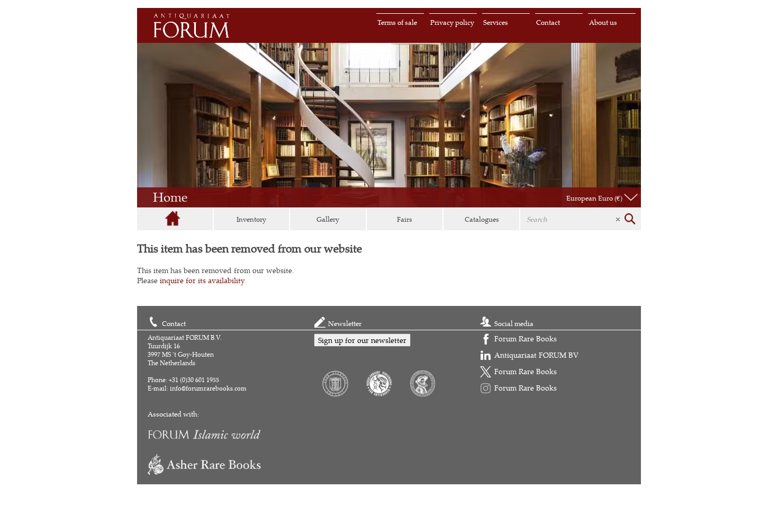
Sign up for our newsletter (362, 340)
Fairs (404, 219)
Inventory (251, 219)
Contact (548, 22)
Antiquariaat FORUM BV (536, 355)
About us (603, 22)
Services (495, 22)
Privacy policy (452, 22)
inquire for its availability (202, 280)
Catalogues (482, 219)
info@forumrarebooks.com (208, 388)
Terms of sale (397, 22)
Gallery (327, 219)
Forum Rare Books (525, 338)
